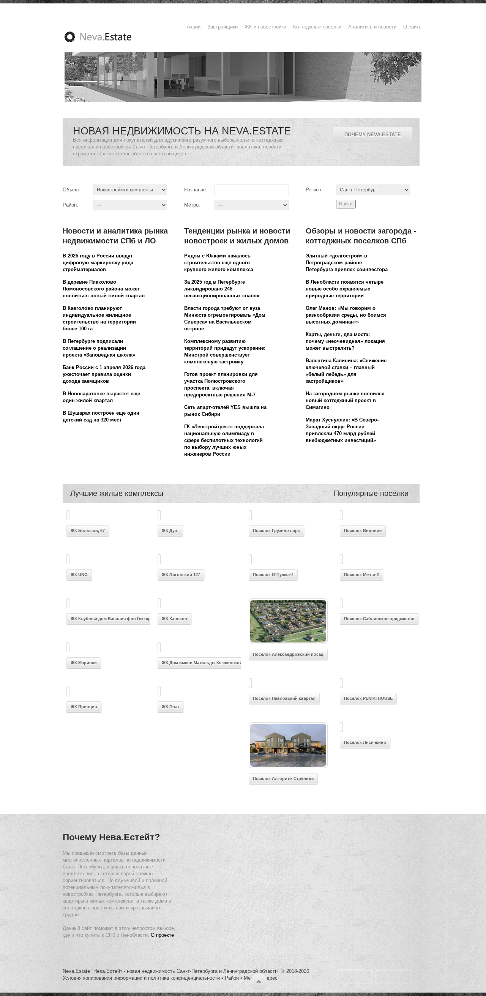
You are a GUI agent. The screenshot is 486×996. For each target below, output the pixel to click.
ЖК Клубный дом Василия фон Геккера (112, 618)
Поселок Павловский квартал (284, 698)
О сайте (412, 27)
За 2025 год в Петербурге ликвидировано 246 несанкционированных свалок (221, 288)
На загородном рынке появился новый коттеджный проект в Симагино (345, 400)
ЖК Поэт (170, 706)
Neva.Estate (107, 37)
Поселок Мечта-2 (361, 574)
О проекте (162, 935)
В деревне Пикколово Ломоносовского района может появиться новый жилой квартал (104, 288)
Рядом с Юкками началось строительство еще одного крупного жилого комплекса (218, 262)
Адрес (270, 978)
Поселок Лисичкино (365, 742)
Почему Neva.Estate (372, 134)
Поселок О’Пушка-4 (273, 574)
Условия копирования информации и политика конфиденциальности (141, 978)
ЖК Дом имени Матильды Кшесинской (202, 662)
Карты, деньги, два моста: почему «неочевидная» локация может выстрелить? (345, 341)
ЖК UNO (79, 574)
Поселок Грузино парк (276, 530)
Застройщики (222, 27)
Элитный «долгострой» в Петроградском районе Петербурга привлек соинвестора (347, 262)
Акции (193, 27)
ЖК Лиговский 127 (181, 574)
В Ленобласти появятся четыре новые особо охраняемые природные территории (344, 288)
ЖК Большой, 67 (88, 530)
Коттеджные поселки (317, 27)
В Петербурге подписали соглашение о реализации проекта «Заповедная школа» (99, 348)
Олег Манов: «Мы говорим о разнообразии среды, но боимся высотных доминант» (346, 315)
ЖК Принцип (84, 706)
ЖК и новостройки (265, 27)
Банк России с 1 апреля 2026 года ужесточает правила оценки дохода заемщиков (104, 374)
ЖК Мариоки (84, 662)
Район (232, 978)
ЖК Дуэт (170, 530)
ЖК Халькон (174, 618)
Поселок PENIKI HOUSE (368, 698)
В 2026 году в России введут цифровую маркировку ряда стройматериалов (98, 262)
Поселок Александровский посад (288, 654)
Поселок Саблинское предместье (379, 618)
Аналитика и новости (372, 27)
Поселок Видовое (363, 530)
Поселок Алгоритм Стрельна (283, 778)
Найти (346, 204)
